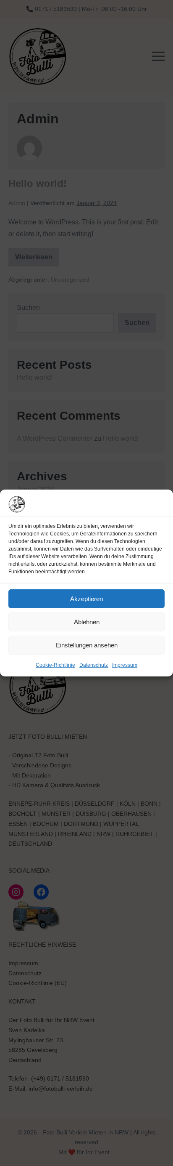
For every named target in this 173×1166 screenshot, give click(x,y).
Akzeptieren (86, 598)
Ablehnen (87, 621)
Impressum (124, 665)
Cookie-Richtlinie (55, 665)
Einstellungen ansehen (87, 644)
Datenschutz (93, 665)
